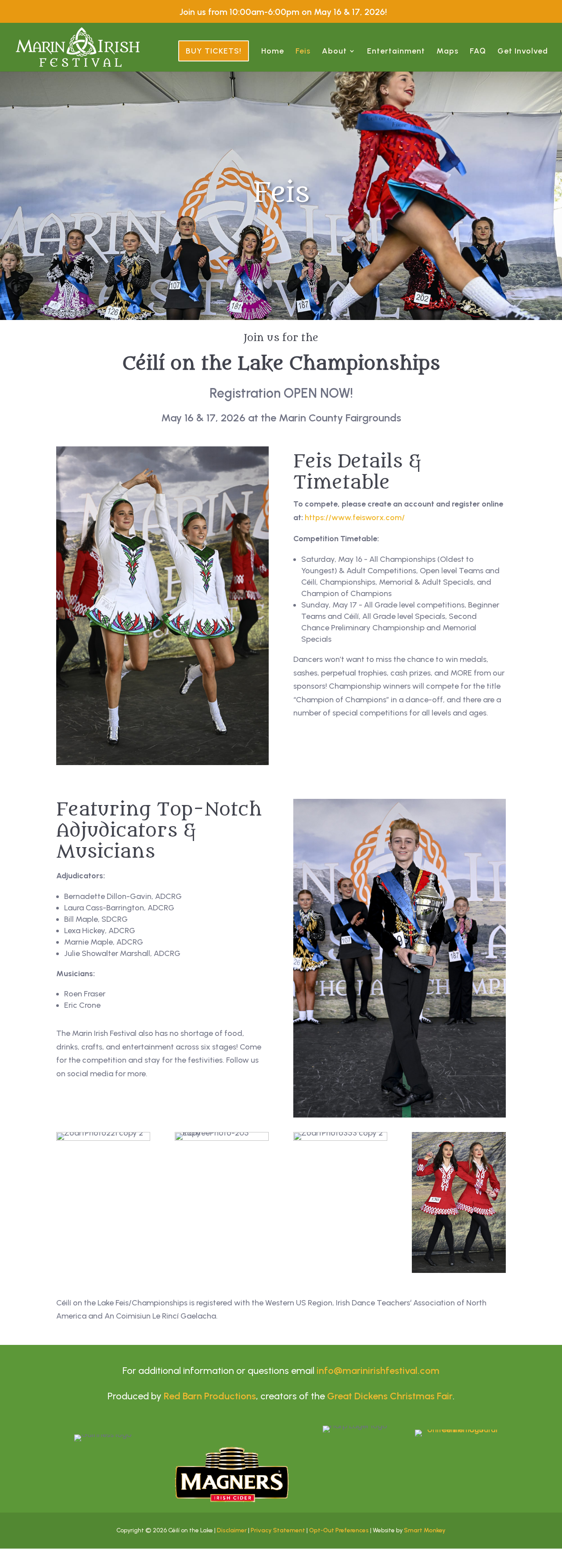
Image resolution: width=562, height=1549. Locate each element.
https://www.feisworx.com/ (356, 517)
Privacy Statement (278, 1530)
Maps (447, 52)
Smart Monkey (425, 1530)
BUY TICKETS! (213, 51)
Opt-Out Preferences (339, 1530)
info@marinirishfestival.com (378, 1370)
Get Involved (522, 52)
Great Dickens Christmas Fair (390, 1396)
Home (272, 52)
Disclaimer (232, 1530)
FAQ (478, 52)
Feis (302, 52)
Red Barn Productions (210, 1396)
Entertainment (396, 52)
